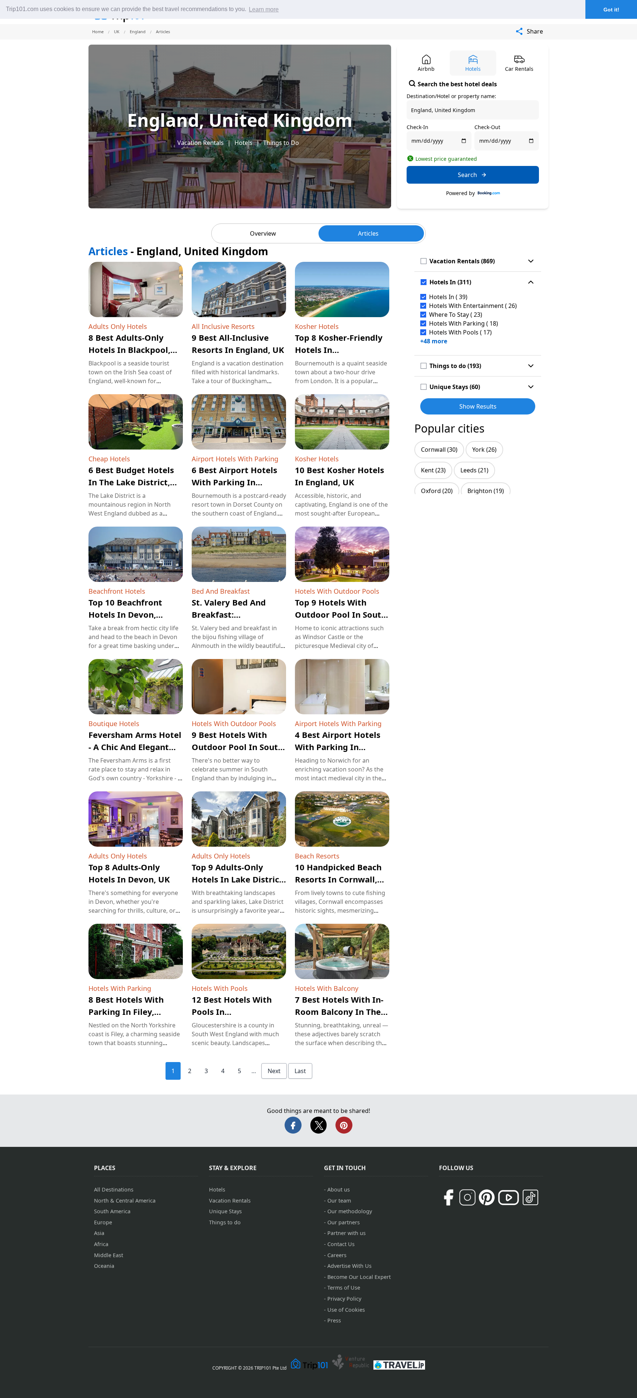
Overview (263, 233)
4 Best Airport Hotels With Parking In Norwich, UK (337, 746)
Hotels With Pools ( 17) (460, 332)
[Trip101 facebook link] (448, 1197)
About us (338, 1189)
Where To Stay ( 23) (455, 315)
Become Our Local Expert (359, 1276)
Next (274, 1071)
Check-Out (487, 127)
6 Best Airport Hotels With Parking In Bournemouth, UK (234, 482)
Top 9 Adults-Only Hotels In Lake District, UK (238, 879)
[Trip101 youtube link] (509, 1198)
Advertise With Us (349, 1265)
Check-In (417, 127)
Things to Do (281, 143)
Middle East (108, 1255)
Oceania (104, 1265)
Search (467, 175)
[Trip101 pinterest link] (486, 1197)
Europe (103, 1222)
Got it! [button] (611, 10)
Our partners (343, 1222)
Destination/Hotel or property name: (451, 96)
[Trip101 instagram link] (467, 1197)
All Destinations (113, 1189)
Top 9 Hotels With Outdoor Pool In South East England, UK (340, 614)
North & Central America (125, 1200)
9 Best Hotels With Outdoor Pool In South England (237, 746)
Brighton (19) (485, 491)
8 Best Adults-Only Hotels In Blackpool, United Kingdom (129, 349)
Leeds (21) (474, 470)
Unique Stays (225, 1211)
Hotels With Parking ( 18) (463, 323)
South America (112, 1211)
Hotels (243, 143)
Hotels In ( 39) (448, 297)
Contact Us (341, 1244)
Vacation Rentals (200, 143)
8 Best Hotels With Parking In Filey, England (126, 1011)
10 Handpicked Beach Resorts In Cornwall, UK (338, 879)
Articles (368, 233)
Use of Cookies (346, 1309)
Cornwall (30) (439, 449)
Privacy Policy (344, 1298)
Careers (337, 1255)
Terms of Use (343, 1287)
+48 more (433, 341)
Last (300, 1071)
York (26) (484, 449)
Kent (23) (433, 470)
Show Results (478, 406)
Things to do (225, 1222)
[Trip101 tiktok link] (530, 1197)
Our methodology (349, 1211)
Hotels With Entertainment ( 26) (473, 306)
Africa (101, 1244)
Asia (99, 1232)
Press (334, 1320)
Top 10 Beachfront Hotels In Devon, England (125, 614)
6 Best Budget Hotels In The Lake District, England (131, 482)
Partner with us (346, 1232)
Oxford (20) (437, 491)
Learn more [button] (264, 9)
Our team (339, 1200)
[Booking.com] (489, 193)
